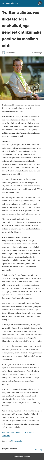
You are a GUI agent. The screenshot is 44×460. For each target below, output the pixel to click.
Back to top (38, 450)
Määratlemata (16, 441)
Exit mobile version (22, 456)
